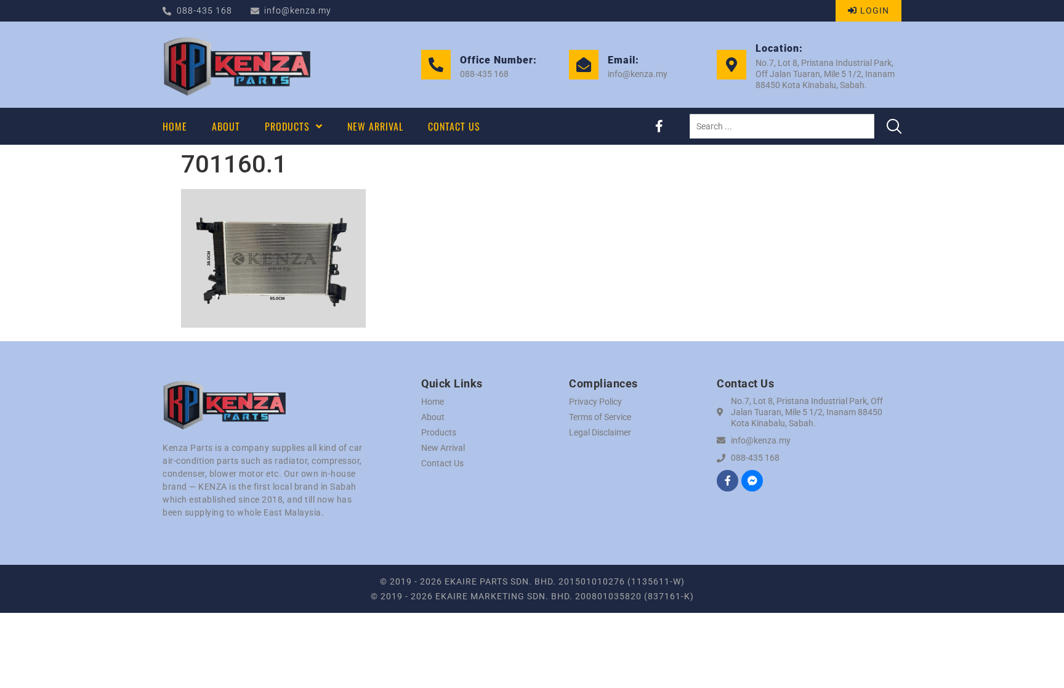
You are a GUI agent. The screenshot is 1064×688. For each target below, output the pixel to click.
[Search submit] (894, 126)
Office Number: (498, 60)
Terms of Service (600, 417)
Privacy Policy (595, 402)
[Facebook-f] (659, 126)
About (433, 417)
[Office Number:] (436, 64)
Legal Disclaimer (600, 432)
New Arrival (443, 448)
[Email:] (583, 64)
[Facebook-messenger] (752, 481)
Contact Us (442, 463)
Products (438, 432)
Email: (623, 60)
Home (432, 402)
